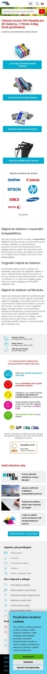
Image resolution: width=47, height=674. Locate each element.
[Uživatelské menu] (37, 4)
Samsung (21, 281)
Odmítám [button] (28, 662)
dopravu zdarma (7, 257)
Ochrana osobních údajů (20, 605)
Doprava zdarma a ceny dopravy (23, 590)
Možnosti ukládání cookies (20, 610)
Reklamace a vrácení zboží (20, 600)
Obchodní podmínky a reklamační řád (25, 595)
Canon (38, 279)
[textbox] (20, 11)
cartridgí (4, 249)
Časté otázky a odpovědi (20, 585)
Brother (32, 279)
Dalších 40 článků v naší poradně (23, 533)
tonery (4, 308)
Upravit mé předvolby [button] (28, 667)
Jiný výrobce (23, 214)
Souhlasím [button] (28, 656)
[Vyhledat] (42, 11)
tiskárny (16, 301)
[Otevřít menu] (30, 3)
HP (8, 281)
